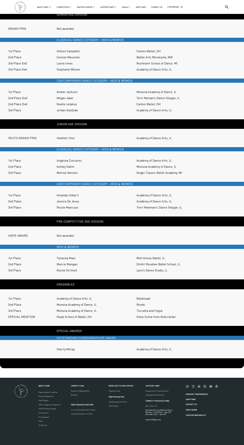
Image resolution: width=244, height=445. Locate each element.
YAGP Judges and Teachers (50, 405)
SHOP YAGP (141, 7)
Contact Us (43, 425)
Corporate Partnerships (154, 395)
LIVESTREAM (173, 7)
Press (41, 421)
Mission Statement (46, 396)
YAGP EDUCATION (116, 397)
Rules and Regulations (80, 391)
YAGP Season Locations (82, 405)
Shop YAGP (191, 399)
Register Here (114, 391)
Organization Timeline (48, 392)
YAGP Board (43, 400)
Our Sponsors (44, 417)
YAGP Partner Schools (47, 409)
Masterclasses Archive (118, 402)
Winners (74, 395)
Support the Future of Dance (157, 391)
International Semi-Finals (82, 414)
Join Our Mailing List (196, 415)
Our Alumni (44, 413)
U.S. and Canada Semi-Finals (83, 410)
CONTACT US (156, 7)
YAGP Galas (113, 406)
